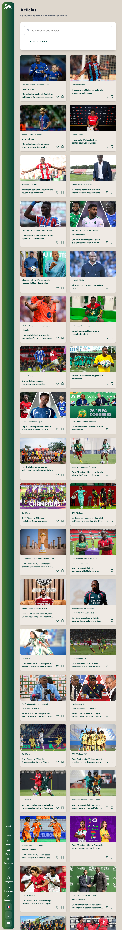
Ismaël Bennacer (78, 234)
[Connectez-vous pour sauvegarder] (62, 97)
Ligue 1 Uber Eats (29, 421)
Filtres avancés (38, 41)
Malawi (92, 558)
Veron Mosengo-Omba (86, 895)
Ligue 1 (40, 421)
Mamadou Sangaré (29, 184)
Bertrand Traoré (78, 230)
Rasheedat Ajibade (79, 800)
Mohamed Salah (78, 85)
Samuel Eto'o (77, 184)
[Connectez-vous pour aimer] (57, 97)
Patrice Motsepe (78, 899)
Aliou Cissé (88, 184)
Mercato (38, 135)
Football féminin (42, 558)
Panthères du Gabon (80, 704)
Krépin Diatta (27, 135)
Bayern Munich (41, 608)
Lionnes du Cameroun (88, 467)
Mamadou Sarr (43, 85)
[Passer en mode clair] (8, 915)
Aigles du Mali (37, 708)
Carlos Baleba (77, 135)
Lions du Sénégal (78, 280)
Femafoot (26, 708)
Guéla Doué (89, 613)
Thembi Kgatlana (29, 849)
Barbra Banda (94, 800)
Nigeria (75, 467)
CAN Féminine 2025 (79, 558)
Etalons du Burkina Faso (81, 326)
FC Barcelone (27, 326)
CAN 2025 (93, 708)
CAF (73, 421)
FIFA (79, 421)
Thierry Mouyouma (79, 708)
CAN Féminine (27, 513)
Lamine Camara (28, 85)
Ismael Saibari (27, 608)
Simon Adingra (28, 139)
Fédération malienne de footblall (35, 704)
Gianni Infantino (89, 421)
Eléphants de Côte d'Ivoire (82, 608)
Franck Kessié (92, 230)
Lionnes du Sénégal (29, 895)
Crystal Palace (27, 230)
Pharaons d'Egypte (42, 326)
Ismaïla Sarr (40, 230)
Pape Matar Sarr (28, 89)
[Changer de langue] (8, 906)
